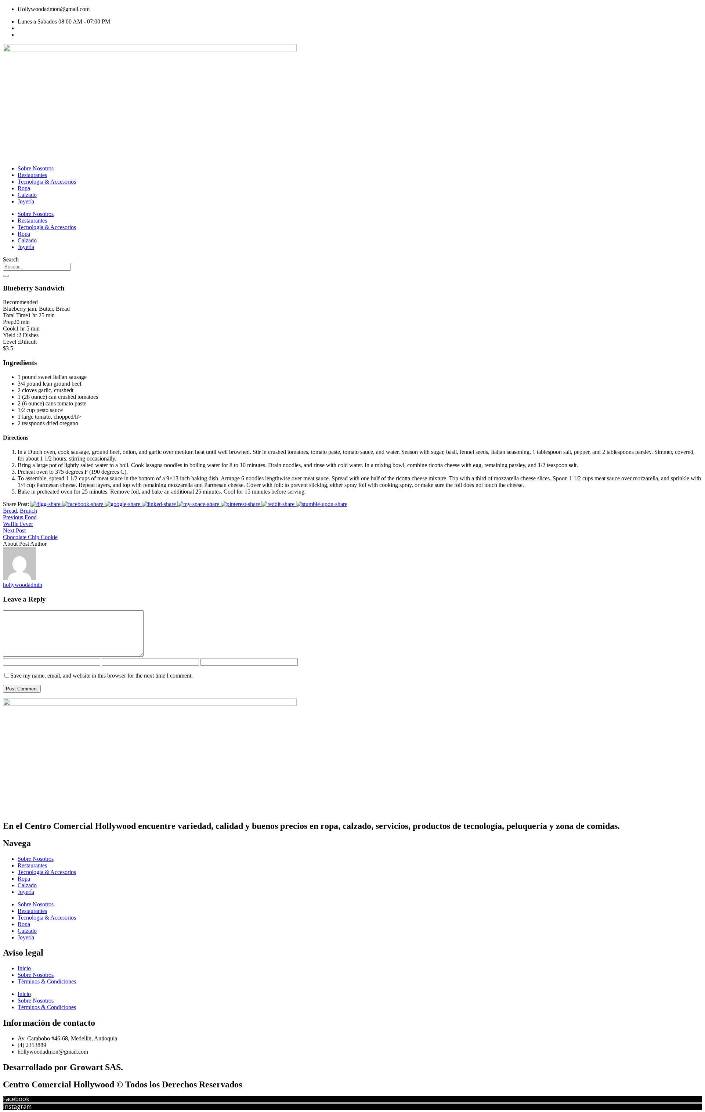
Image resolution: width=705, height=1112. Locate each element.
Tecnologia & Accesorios (47, 181)
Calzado (27, 195)
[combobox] (37, 267)
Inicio (24, 968)
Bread (10, 511)
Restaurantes (32, 175)
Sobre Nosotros (36, 168)
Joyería (26, 201)
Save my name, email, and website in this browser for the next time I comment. (101, 675)
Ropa (24, 188)
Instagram (17, 1106)
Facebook (16, 1099)
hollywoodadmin (22, 585)
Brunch (28, 511)
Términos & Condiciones (47, 981)
